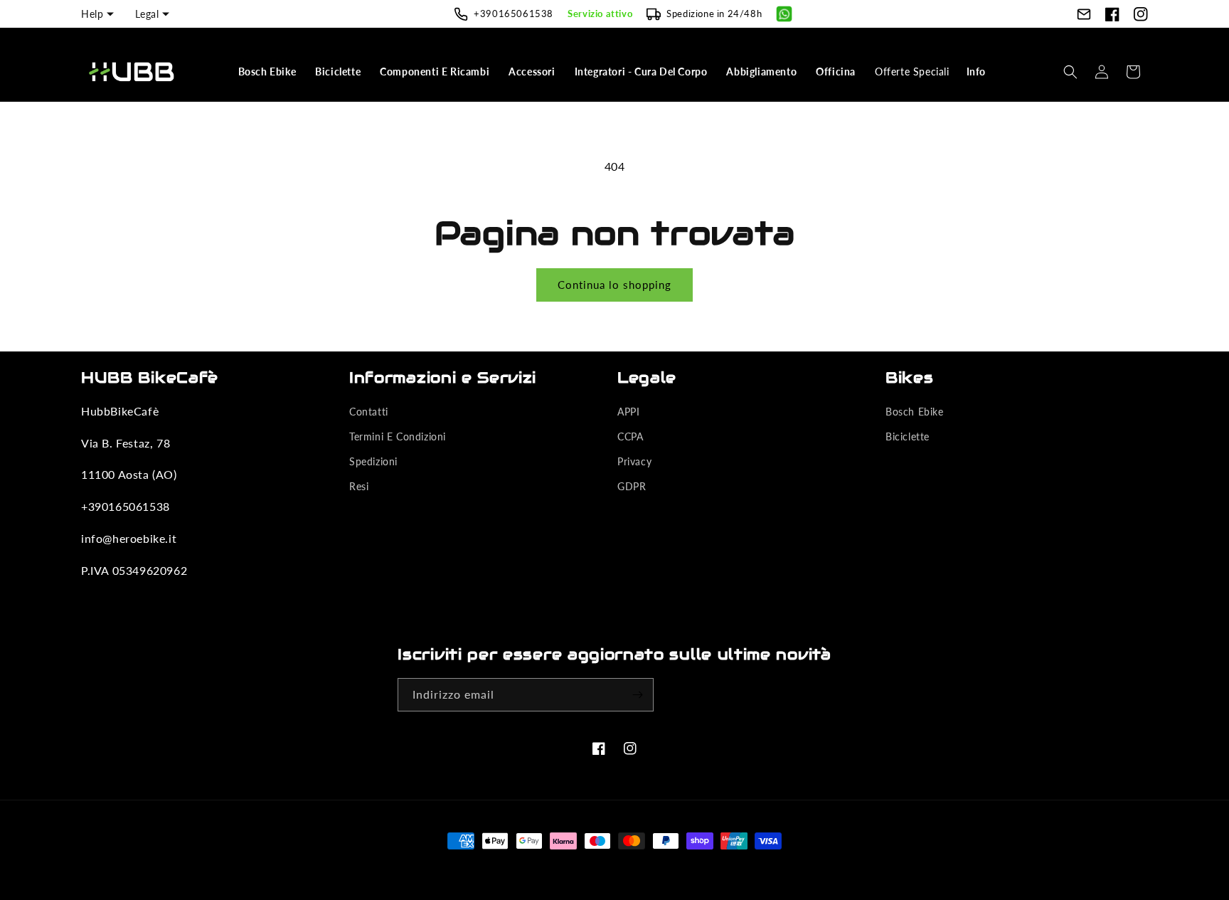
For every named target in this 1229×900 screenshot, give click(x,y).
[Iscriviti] (637, 694)
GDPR (631, 486)
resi (358, 486)
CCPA (630, 436)
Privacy (634, 461)
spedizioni (373, 461)
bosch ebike (914, 412)
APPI (628, 412)
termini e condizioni (397, 436)
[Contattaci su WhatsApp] (784, 14)
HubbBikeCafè (592, 867)
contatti (368, 412)
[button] (268, 72)
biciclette (907, 436)
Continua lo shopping (614, 284)
